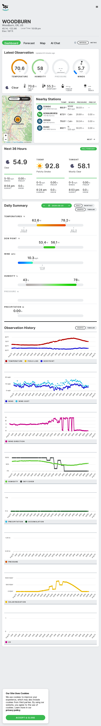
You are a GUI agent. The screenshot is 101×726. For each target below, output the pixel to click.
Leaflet (8, 142)
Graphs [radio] (80, 327)
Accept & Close (25, 718)
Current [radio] (14, 98)
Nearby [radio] (25, 98)
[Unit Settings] (75, 42)
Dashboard (10, 43)
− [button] (6, 139)
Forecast (25, 43)
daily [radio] (78, 205)
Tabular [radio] (91, 327)
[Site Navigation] (97, 6)
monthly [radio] (88, 205)
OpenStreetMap (18, 142)
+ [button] (6, 135)
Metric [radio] (93, 42)
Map (38, 43)
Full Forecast (88, 148)
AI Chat (49, 43)
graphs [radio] (80, 209)
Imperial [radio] (83, 42)
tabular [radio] (91, 209)
